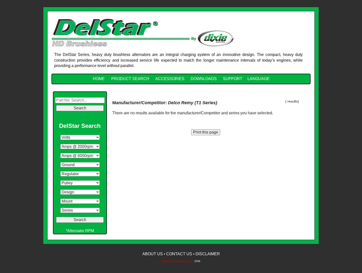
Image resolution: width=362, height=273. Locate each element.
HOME (99, 79)
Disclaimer (208, 254)
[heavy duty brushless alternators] (142, 32)
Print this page (205, 132)
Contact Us (179, 254)
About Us (152, 254)
